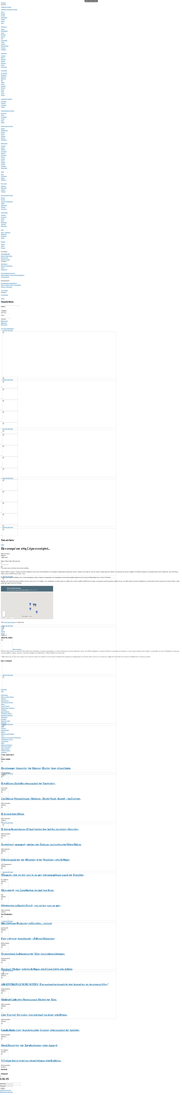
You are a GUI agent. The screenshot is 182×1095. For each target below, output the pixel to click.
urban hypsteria (5, 748)
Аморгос (3, 59)
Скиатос (3, 103)
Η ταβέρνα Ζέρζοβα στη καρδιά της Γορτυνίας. (28, 783)
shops (2, 743)
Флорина (3, 166)
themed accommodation (7, 734)
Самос (3, 21)
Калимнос (4, 75)
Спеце (2, 119)
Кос (2, 80)
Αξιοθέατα (4, 710)
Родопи (3, 248)
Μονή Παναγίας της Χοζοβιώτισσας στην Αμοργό (29, 1045)
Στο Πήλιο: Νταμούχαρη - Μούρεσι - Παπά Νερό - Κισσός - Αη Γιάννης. (41, 798)
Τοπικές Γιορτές (5, 706)
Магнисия (3, 188)
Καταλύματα (4, 695)
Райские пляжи (5, 259)
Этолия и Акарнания (7, 201)
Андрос (3, 44)
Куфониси (4, 67)
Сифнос (3, 48)
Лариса (3, 190)
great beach (4, 717)
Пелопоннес (4, 212)
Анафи (3, 61)
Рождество (4, 269)
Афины (3, 198)
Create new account (5, 1090)
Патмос (3, 88)
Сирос (2, 42)
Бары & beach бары (6, 256)
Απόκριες (3, 699)
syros (2, 626)
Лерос (2, 82)
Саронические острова (7, 111)
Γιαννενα (3, 728)
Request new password (6, 1092)
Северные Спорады (6, 99)
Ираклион (3, 234)
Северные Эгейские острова (9, 9)
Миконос (3, 35)
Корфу (3, 128)
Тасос (2, 12)
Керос (2, 65)
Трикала (3, 191)
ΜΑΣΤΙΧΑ (3, 723)
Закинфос (4, 140)
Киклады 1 (4, 27)
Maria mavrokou (17, 649)
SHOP (2, 298)
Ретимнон (3, 236)
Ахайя (2, 219)
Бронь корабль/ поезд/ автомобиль (11, 285)
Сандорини (4, 40)
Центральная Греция (7, 195)
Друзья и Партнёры (6, 287)
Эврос (2, 246)
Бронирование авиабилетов (9, 283)
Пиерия (3, 162)
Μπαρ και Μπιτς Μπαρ (7, 697)
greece (3, 633)
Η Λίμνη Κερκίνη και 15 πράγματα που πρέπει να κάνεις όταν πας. (40, 829)
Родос (2, 90)
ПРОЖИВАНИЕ (5, 254)
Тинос (2, 33)
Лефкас (3, 136)
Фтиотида (3, 209)
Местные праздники (6, 266)
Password (3, 1086)
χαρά (2, 735)
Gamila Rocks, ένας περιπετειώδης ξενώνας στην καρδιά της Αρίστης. (40, 1030)
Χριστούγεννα (5, 700)
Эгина (2, 115)
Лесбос (3, 15)
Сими (2, 91)
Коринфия (4, 222)
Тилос (2, 93)
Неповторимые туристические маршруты (12, 275)
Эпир (2, 172)
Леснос (3, 19)
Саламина (4, 117)
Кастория (3, 155)
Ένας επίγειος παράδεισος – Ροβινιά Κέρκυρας (28, 938)
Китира (3, 132)
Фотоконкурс (4, 295)
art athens (3, 719)
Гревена (3, 146)
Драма (3, 148)
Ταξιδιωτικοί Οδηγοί (6, 713)
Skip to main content (91, 1)
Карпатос (3, 77)
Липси (2, 84)
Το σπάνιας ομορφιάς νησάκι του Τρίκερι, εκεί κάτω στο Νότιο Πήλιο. (41, 844)
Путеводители (5, 277)
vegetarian (4, 752)
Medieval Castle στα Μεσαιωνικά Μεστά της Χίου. (29, 999)
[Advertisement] (58, 675)
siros (2, 628)
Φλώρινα (3, 724)
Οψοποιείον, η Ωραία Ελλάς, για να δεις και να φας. (31, 905)
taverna (3, 631)
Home (2, 545)
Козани (3, 159)
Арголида (3, 217)
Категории (4, 689)
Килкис (3, 157)
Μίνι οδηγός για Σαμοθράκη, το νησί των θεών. (27, 890)
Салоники (3, 151)
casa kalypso (4, 741)
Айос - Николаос (5, 232)
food (2, 630)
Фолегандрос (5, 46)
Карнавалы (4, 264)
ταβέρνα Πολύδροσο (6, 745)
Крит (2, 230)
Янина (2, 178)
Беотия (3, 199)
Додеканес (4, 70)
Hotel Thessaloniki (6, 747)
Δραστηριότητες (5, 711)
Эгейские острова (6, 7)
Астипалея (4, 73)
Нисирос (3, 86)
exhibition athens (5, 750)
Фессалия (4, 183)
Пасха (2, 267)
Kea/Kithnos (4, 31)
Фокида (3, 207)
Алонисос (4, 101)
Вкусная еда (4, 258)
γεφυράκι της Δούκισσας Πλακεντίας (11, 737)
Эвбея (2, 203)
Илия (2, 220)
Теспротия (4, 176)
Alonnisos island (5, 721)
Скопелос (3, 105)
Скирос (3, 107)
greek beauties (5, 730)
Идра (2, 120)
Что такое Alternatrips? (7, 328)
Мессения (4, 226)
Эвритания (4, 205)
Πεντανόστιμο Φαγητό (7, 702)
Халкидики (4, 168)
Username (3, 1083)
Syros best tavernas (9, 622)
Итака (2, 134)
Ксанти (3, 244)
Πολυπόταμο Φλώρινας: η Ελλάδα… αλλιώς (26, 923)
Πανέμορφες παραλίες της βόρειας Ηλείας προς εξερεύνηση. (36, 768)
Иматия (3, 149)
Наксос (3, 36)
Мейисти (3, 78)
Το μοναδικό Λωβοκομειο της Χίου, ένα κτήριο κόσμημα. (33, 954)
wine (2, 726)
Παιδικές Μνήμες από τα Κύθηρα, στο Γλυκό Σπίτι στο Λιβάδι (37, 969)
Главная (3, 3)
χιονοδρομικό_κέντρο (7, 739)
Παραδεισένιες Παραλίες (7, 708)
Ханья (2, 238)
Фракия (3, 242)
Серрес (3, 164)
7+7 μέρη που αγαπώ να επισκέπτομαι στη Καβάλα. (31, 1060)
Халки (2, 95)
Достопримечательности (8, 273)
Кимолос (3, 63)
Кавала (3, 153)
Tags (2, 691)
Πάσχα (3, 704)
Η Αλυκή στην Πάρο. (12, 814)
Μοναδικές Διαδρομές (7, 715)
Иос (2, 38)
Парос (2, 29)
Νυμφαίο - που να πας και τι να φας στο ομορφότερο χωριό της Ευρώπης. (42, 875)
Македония (4, 143)
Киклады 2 (4, 53)
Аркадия (3, 215)
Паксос (3, 138)
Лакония (3, 224)
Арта (2, 174)
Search (3, 306)
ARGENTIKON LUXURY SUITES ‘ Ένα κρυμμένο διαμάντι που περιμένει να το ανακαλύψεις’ (55, 984)
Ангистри (3, 113)
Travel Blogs (4, 290)
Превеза (3, 180)
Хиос (2, 23)
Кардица (3, 186)
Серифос (3, 49)
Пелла (3, 160)
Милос (3, 57)
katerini (3, 732)
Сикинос (3, 56)
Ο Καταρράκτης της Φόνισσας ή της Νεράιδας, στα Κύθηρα (35, 859)
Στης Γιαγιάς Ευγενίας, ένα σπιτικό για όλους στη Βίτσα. (34, 1015)
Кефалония (4, 130)
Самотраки (4, 17)
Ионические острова (7, 126)
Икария (3, 14)
